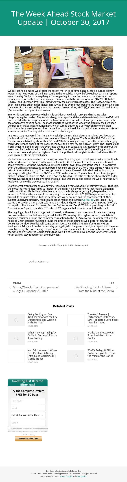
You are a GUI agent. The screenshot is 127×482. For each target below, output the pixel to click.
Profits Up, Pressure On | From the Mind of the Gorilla (101, 335)
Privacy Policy (81, 476)
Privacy (33, 435)
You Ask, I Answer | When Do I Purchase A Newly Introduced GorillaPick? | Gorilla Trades (42, 354)
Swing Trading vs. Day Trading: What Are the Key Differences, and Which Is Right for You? (42, 318)
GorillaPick (88, 200)
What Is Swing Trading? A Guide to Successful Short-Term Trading (42, 335)
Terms (28, 435)
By (68, 245)
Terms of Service (66, 476)
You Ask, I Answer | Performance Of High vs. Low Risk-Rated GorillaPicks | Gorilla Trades (103, 318)
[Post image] (16, 320)
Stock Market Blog (53, 245)
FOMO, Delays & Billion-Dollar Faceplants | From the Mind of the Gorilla (101, 353)
